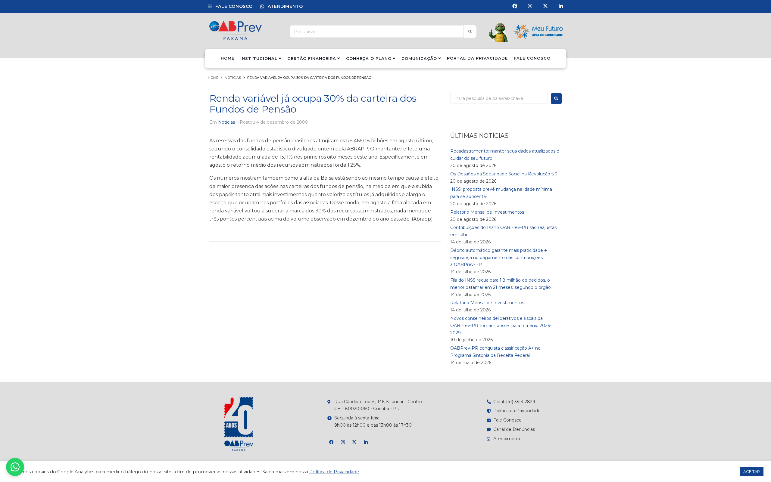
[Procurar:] (499, 98)
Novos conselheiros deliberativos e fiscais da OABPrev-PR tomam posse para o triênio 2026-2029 (500, 325)
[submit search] (470, 31)
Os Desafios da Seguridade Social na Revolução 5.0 (503, 174)
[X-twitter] (545, 6)
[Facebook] (514, 6)
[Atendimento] (15, 467)
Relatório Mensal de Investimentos (487, 212)
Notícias (233, 78)
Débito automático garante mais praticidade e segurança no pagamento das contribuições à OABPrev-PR (498, 257)
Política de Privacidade (334, 471)
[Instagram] (530, 6)
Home (213, 78)
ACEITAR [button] (751, 471)
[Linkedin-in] (560, 6)
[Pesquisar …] (375, 31)
